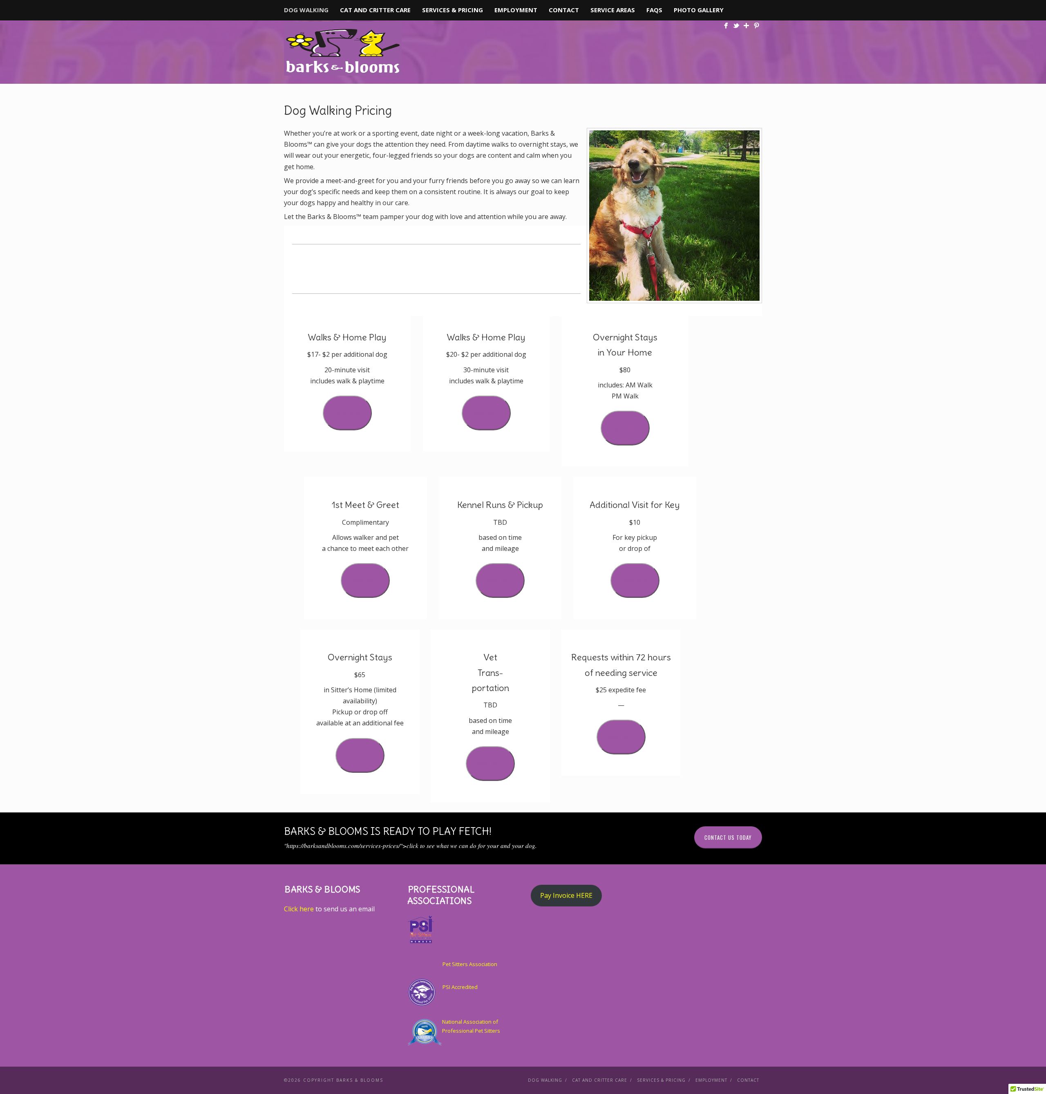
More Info (347, 413)
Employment (515, 10)
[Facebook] (726, 25)
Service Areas (612, 10)
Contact (564, 10)
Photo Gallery (699, 10)
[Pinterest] (756, 25)
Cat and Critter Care (375, 10)
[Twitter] (736, 25)
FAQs (654, 10)
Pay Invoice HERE (566, 895)
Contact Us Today (728, 837)
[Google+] (746, 25)
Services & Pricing (452, 10)
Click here (299, 908)
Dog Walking (306, 10)
